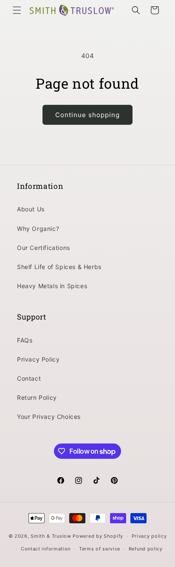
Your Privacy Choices (49, 416)
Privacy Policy (38, 359)
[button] (17, 10)
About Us (31, 209)
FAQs (24, 340)
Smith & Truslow (51, 536)
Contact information (46, 549)
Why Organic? (38, 228)
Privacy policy (149, 536)
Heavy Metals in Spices (52, 285)
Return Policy (37, 397)
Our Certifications (43, 247)
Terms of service (99, 549)
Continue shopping (87, 115)
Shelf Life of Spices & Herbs (59, 266)
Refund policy (146, 549)
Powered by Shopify (98, 536)
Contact (29, 378)
